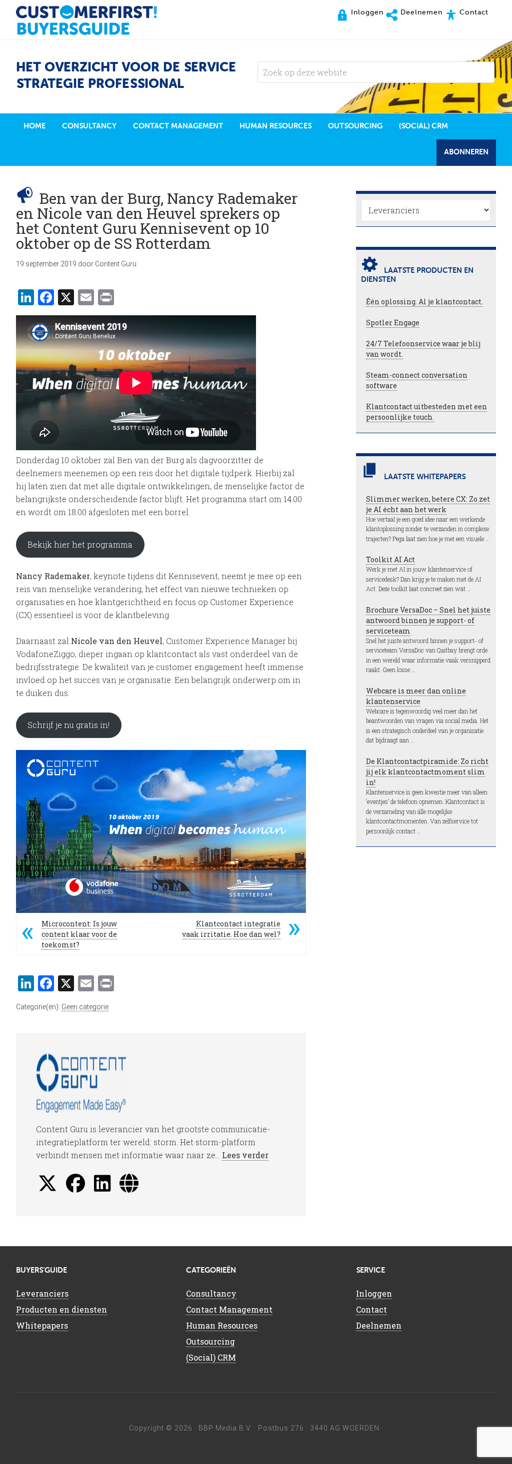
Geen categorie (85, 1007)
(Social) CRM (211, 1357)
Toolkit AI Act (390, 559)
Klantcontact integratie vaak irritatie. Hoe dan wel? (231, 929)
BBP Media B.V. (225, 1428)
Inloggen (374, 1293)
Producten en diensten (61, 1309)
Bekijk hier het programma (80, 544)
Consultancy (211, 1293)
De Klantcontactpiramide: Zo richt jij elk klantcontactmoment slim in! (427, 771)
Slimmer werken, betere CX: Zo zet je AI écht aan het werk (428, 504)
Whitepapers (42, 1325)
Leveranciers (42, 1293)
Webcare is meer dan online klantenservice (416, 696)
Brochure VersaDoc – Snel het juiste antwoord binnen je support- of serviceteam (428, 620)
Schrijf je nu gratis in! (69, 725)
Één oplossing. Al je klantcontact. (424, 301)
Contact (371, 1309)
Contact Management (229, 1309)
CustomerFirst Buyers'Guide (96, 20)
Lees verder (245, 1155)
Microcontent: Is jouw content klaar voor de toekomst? (79, 934)
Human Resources (222, 1325)
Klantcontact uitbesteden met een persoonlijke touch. (426, 412)
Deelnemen (379, 1325)
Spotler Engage (393, 322)
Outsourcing (210, 1341)
